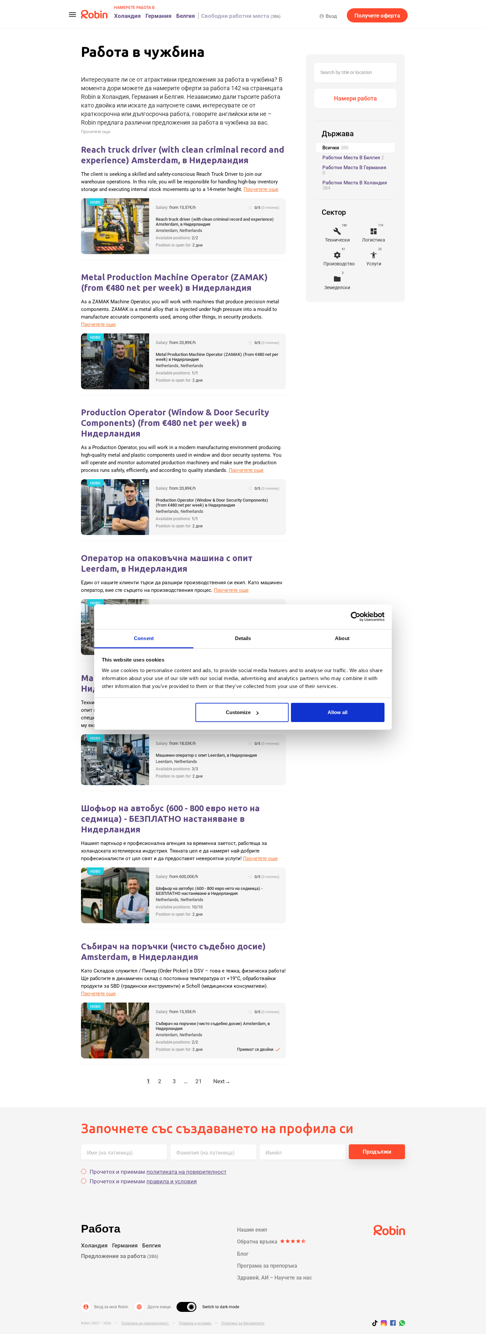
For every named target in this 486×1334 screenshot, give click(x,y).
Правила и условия (195, 1323)
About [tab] (342, 638)
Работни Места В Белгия (353, 158)
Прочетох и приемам (158, 1172)
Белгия (185, 16)
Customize (238, 712)
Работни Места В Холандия (354, 185)
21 (198, 1081)
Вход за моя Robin (105, 1307)
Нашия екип (252, 1230)
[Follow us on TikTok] (376, 1324)
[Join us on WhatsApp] (400, 1324)
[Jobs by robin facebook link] (393, 1323)
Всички (335, 148)
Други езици (153, 1307)
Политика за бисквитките (242, 1323)
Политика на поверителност (145, 1323)
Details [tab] (243, 638)
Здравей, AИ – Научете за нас (274, 1278)
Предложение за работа (119, 1256)
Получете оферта (377, 15)
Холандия (127, 16)
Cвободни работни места (241, 16)
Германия (158, 16)
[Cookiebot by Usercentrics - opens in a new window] (356, 617)
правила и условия (171, 1181)
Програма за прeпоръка (267, 1266)
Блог (243, 1254)
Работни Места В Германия (354, 170)
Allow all (337, 712)
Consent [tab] (144, 638)
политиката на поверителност (186, 1171)
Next (221, 1081)
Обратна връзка (271, 1242)
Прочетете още (95, 131)
